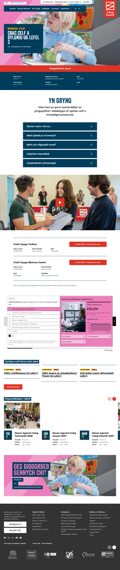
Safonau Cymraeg (96, 523)
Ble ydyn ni (14, 530)
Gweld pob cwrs (13, 387)
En (76, 9)
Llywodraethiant (95, 529)
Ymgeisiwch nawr (60, 68)
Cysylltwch (64, 8)
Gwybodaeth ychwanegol (41, 163)
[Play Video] (60, 202)
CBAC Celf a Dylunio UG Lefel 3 (18, 3)
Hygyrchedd (94, 532)
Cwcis (91, 535)
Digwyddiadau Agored (61, 2)
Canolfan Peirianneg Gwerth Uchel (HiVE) (74, 530)
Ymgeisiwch (18, 480)
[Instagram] (9, 538)
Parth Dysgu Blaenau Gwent (71, 515)
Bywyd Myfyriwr (24, 8)
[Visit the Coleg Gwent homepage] (110, 9)
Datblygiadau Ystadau (69, 534)
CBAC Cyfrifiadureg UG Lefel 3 (21, 373)
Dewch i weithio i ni (75, 2)
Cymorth (55, 8)
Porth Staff (36, 543)
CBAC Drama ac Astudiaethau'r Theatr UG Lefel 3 (59, 374)
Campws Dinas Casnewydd (71, 518)
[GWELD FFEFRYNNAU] (107, 567)
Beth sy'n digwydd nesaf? (41, 145)
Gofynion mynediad (38, 154)
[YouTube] (21, 538)
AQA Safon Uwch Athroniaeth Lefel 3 (97, 374)
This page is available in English (15, 543)
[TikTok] (13, 538)
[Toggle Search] (79, 8)
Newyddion (86, 2)
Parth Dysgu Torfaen (68, 523)
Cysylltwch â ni (15, 524)
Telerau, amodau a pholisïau (99, 518)
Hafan (6, 3)
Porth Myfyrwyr (47, 543)
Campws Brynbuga (68, 526)
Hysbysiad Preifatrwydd (98, 515)
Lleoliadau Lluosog (51, 84)
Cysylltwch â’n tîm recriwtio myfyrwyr (27, 487)
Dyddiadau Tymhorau (40, 529)
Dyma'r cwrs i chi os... (39, 126)
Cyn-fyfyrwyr (37, 523)
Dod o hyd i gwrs (38, 515)
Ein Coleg (36, 8)
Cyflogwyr (46, 8)
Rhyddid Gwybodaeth (97, 526)
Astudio (13, 8)
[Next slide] (114, 399)
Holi (15, 483)
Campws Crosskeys (68, 521)
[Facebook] (5, 538)
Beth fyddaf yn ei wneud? (41, 135)
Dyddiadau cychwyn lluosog (54, 78)
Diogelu (92, 521)
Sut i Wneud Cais (48, 2)
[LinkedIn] (17, 538)
